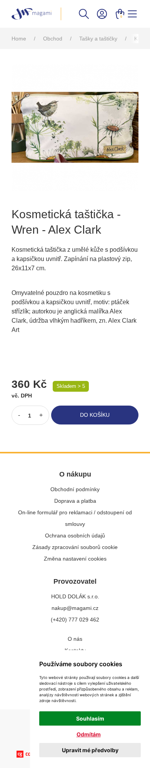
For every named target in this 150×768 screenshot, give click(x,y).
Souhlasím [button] (90, 718)
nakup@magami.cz (75, 608)
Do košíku (95, 415)
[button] (84, 13)
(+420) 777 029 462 (75, 619)
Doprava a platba (75, 501)
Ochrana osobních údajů (75, 535)
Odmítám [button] (89, 734)
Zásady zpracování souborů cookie (75, 547)
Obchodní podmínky (75, 489)
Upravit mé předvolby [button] (90, 750)
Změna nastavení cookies (75, 559)
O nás (75, 639)
